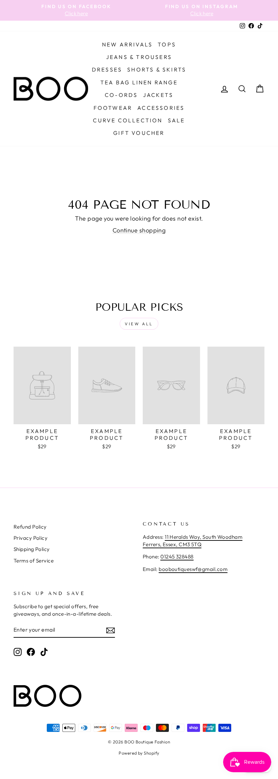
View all (139, 323)
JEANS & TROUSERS (139, 57)
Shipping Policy (32, 549)
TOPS (167, 44)
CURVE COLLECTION (127, 120)
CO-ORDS (121, 94)
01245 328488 (176, 556)
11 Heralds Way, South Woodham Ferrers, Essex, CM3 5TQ (192, 540)
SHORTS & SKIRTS (156, 69)
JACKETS (158, 94)
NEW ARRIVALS (127, 44)
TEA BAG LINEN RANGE (139, 82)
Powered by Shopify (139, 753)
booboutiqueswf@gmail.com (193, 569)
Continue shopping (139, 230)
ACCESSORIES (160, 107)
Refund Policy (30, 527)
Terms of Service (34, 560)
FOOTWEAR (113, 107)
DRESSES (107, 69)
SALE (176, 120)
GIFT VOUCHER (138, 132)
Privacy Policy (30, 538)
